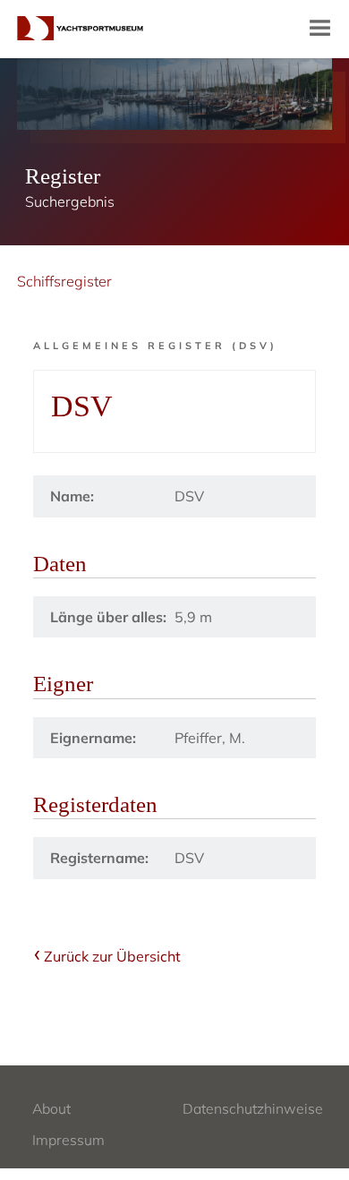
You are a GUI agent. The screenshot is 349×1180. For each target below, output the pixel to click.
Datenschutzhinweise (253, 1108)
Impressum (68, 1140)
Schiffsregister (64, 281)
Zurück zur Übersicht (112, 956)
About (51, 1108)
